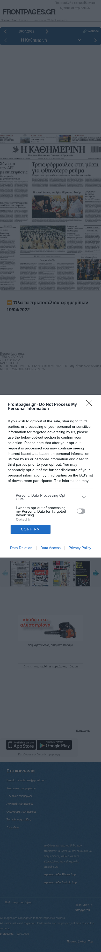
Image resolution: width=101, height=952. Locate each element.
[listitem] (50, 497)
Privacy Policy (80, 548)
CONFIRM (30, 529)
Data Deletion (21, 548)
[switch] (81, 511)
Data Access (50, 548)
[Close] (91, 405)
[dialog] (50, 476)
